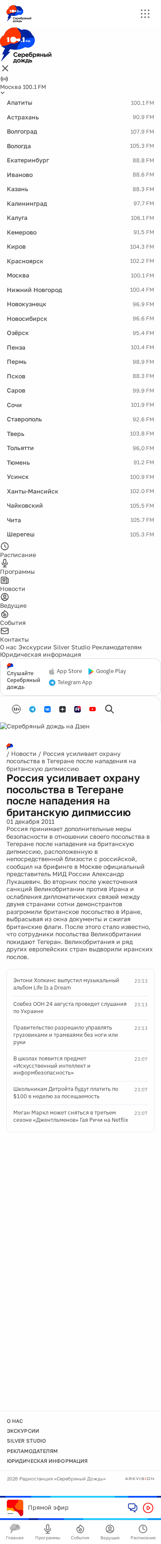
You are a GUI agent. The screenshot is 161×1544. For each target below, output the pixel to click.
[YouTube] (92, 709)
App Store (69, 671)
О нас (8, 647)
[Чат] (132, 1507)
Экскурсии (35, 647)
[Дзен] (62, 709)
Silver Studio (71, 647)
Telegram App (75, 682)
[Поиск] (109, 709)
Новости (23, 753)
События (80, 1537)
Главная (15, 1537)
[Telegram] (32, 709)
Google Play (111, 671)
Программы (47, 1537)
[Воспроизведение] (148, 1507)
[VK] (47, 709)
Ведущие (110, 1537)
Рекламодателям (117, 647)
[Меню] (145, 13)
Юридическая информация (40, 654)
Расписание (143, 1537)
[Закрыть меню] (5, 69)
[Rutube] (77, 709)
